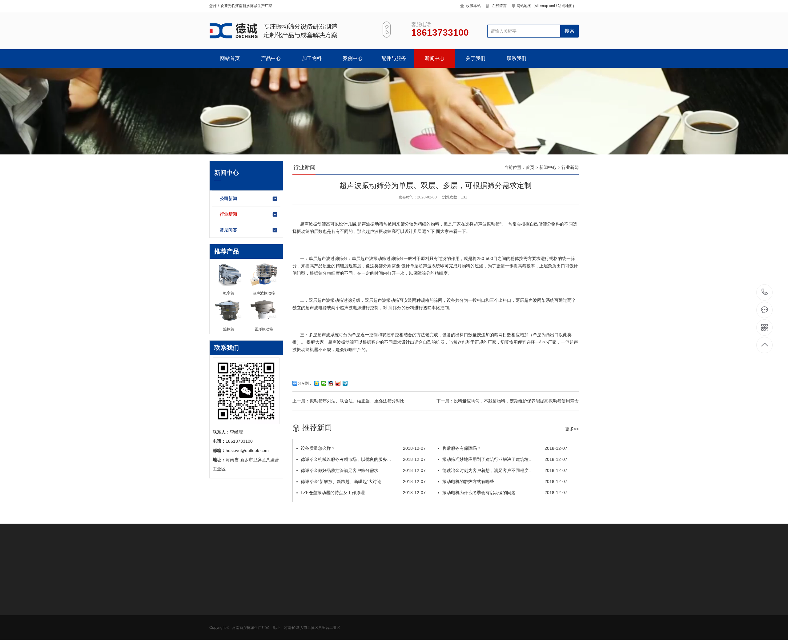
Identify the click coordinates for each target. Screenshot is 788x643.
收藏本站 (473, 6)
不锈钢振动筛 (308, 614)
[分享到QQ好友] (331, 383)
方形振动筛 (220, 604)
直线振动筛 (305, 623)
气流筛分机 (220, 614)
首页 (530, 167)
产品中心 (271, 58)
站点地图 (565, 6)
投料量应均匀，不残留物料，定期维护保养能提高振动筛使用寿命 (516, 400)
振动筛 (376, 224)
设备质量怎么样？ (363, 448)
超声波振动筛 (313, 224)
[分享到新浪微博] (338, 383)
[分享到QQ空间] (317, 383)
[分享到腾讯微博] (345, 383)
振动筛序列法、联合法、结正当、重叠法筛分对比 (357, 400)
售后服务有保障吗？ (504, 448)
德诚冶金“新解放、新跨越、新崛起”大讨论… (363, 481)
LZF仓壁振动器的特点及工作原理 (363, 492)
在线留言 (499, 6)
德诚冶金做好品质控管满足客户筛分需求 (363, 470)
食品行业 (260, 595)
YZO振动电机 (351, 595)
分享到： (305, 383)
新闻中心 (434, 58)
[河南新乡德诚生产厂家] (288, 30)
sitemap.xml (545, 6)
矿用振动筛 (220, 623)
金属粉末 (260, 623)
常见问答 (228, 229)
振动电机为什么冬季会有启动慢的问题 (504, 492)
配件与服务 (393, 58)
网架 (342, 623)
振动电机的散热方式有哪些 (504, 481)
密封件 (344, 614)
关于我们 (475, 58)
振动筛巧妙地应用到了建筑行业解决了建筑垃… (504, 459)
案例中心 (353, 58)
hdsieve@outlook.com (442, 615)
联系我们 (516, 58)
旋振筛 (301, 595)
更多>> (572, 428)
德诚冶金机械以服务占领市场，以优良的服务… (363, 459)
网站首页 (230, 58)
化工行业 (260, 614)
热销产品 (305, 580)
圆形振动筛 (220, 595)
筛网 (342, 604)
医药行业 (260, 604)
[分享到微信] (324, 383)
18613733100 (765, 292)
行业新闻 (228, 214)
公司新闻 (228, 198)
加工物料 (312, 58)
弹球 (342, 632)
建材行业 (260, 632)
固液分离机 (220, 632)
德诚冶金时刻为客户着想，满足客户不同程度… (504, 470)
